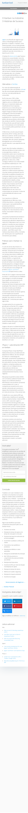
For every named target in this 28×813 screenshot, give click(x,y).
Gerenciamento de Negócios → (15, 582)
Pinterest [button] (18, 606)
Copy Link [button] (8, 611)
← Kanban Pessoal (8, 587)
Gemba (14, 84)
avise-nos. (22, 615)
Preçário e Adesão (22, 2)
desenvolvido (13, 56)
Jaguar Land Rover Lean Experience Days (14, 650)
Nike (23, 89)
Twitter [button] (8, 601)
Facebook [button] (8, 606)
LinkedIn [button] (18, 601)
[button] (18, 13)
